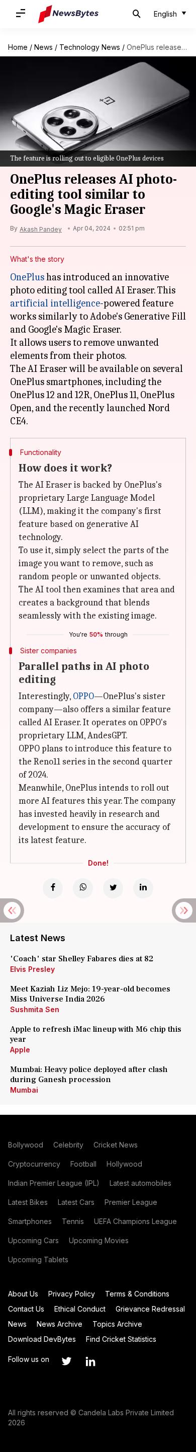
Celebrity (68, 1144)
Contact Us (26, 1309)
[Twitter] (113, 888)
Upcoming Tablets (38, 1259)
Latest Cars (76, 1202)
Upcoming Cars (33, 1240)
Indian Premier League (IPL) (54, 1183)
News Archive (59, 1324)
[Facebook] (53, 888)
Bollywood (25, 1144)
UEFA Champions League (135, 1221)
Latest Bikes (28, 1202)
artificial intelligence (55, 303)
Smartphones (30, 1221)
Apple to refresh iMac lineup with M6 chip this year (95, 1034)
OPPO (83, 696)
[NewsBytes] (68, 14)
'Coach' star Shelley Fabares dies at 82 (81, 959)
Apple (20, 1049)
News (43, 47)
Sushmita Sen (34, 1009)
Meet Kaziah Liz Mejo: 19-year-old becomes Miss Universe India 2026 (90, 994)
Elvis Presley (32, 969)
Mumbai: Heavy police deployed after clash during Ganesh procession (89, 1074)
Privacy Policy (71, 1293)
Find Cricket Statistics (121, 1339)
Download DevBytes (42, 1339)
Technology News (89, 47)
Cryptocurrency (34, 1164)
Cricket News (115, 1144)
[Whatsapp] (83, 888)
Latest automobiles (140, 1183)
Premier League (131, 1202)
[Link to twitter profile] (66, 1361)
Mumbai (24, 1090)
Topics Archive (117, 1324)
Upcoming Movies (99, 1240)
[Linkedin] (143, 888)
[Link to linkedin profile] (90, 1361)
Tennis (73, 1221)
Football (83, 1164)
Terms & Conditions (137, 1293)
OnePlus (27, 277)
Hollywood (124, 1164)
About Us (23, 1293)
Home (18, 47)
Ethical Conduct (80, 1309)
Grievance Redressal (150, 1309)
